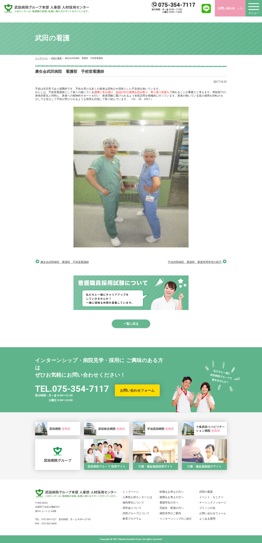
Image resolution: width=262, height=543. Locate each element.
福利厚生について (133, 502)
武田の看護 (56, 58)
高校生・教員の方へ (172, 507)
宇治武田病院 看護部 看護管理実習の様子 (195, 262)
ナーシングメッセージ (212, 502)
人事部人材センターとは (137, 497)
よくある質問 (207, 518)
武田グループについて (136, 513)
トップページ (41, 58)
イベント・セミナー (211, 497)
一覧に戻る (131, 323)
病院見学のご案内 (170, 513)
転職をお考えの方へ (172, 491)
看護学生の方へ (169, 502)
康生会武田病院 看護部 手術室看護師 (64, 262)
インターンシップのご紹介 (176, 518)
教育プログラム (132, 518)
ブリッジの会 (207, 507)
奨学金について (132, 507)
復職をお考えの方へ (172, 497)
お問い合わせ (226, 8)
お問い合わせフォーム (137, 390)
